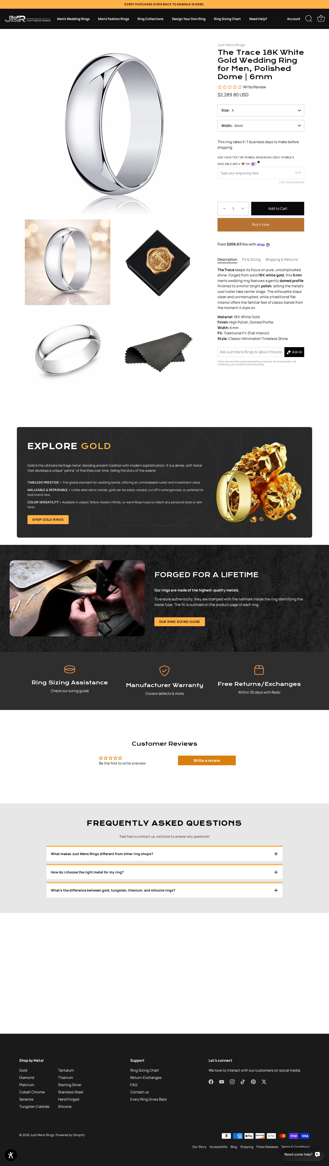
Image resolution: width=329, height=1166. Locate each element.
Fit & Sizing (251, 259)
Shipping (246, 1147)
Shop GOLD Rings (48, 519)
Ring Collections (150, 19)
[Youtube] (150, 630)
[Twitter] (187, 630)
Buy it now (261, 224)
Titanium (65, 1077)
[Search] (308, 19)
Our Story (199, 1147)
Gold (23, 1070)
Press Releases (267, 1147)
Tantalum (66, 1070)
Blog (234, 1147)
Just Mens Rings (231, 44)
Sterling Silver (69, 1084)
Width (226, 125)
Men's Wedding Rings (73, 19)
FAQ (133, 1084)
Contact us (139, 1092)
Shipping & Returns (281, 259)
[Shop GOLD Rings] (164, 482)
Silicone (65, 1106)
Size (225, 110)
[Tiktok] (169, 630)
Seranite (26, 1099)
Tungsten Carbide (34, 1106)
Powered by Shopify (70, 1135)
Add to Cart (277, 208)
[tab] (229, 260)
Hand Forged (68, 1099)
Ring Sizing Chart (227, 19)
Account (293, 19)
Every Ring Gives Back (148, 1099)
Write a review (207, 760)
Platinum (26, 1084)
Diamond (26, 1077)
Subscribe (164, 615)
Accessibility (219, 1147)
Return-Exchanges (146, 1077)
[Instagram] (160, 630)
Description (227, 259)
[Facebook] (141, 630)
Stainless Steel (70, 1092)
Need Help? (258, 19)
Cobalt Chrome (32, 1092)
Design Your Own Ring (188, 19)
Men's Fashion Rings (113, 19)
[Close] (212, 529)
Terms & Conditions (295, 1147)
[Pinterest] (178, 630)
